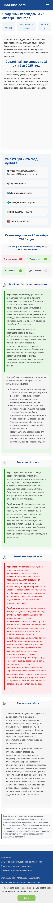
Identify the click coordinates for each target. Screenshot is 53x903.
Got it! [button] (26, 898)
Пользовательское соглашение (16, 866)
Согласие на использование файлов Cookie (21, 862)
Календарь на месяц (26, 26)
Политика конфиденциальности (16, 870)
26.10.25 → (44, 26)
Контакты (6, 857)
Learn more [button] (33, 891)
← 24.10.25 (8, 26)
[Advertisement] (26, 118)
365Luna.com (14, 5)
